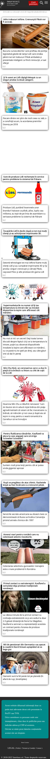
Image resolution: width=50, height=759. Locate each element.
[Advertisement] (25, 154)
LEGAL (25, 748)
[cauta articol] (41, 2)
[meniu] (46, 2)
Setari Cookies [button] (25, 742)
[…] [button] (4, 66)
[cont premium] (25, 292)
